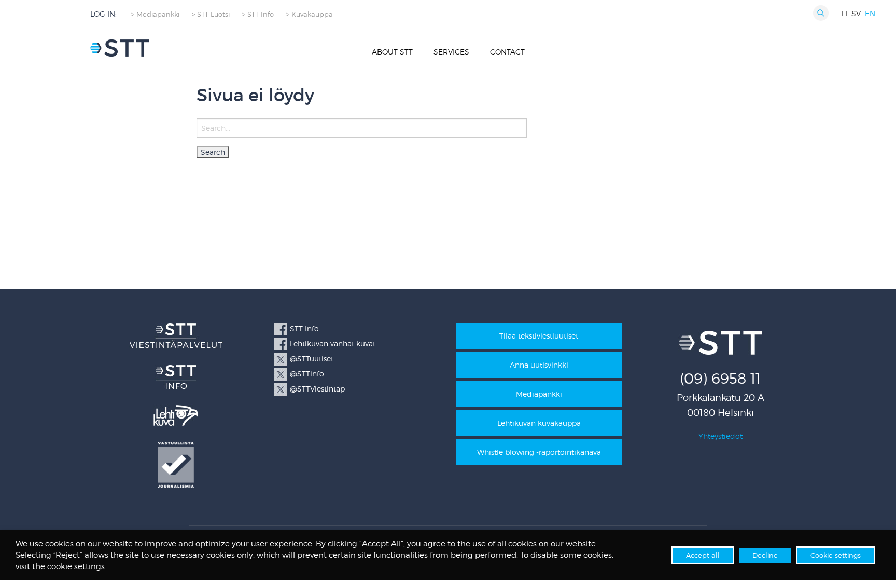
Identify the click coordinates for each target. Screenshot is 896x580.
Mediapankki (539, 393)
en (870, 13)
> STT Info (258, 14)
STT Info (304, 328)
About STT (392, 51)
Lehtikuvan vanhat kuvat (332, 343)
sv (856, 13)
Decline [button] (765, 555)
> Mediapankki (155, 14)
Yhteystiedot (720, 435)
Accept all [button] (703, 555)
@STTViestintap (317, 388)
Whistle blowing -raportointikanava (539, 452)
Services (451, 51)
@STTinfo (307, 373)
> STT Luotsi (211, 14)
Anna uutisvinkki (539, 364)
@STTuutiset (311, 358)
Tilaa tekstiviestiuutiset (538, 335)
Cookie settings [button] (835, 555)
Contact (507, 51)
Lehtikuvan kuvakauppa (539, 423)
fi (844, 13)
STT (119, 48)
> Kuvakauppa (309, 14)
